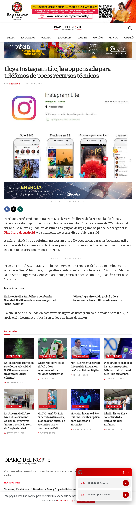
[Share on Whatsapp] (20, 209)
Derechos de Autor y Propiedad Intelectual (54, 489)
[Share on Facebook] (7, 209)
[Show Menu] (6, 28)
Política (46, 37)
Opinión (129, 37)
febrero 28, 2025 (47, 378)
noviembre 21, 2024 (15, 433)
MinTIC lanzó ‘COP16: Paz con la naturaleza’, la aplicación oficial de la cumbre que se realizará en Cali (51, 421)
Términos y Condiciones (16, 489)
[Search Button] (130, 28)
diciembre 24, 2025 (15, 382)
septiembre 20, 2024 (81, 429)
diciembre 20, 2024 (81, 375)
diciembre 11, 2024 (115, 378)
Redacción (14, 83)
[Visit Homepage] (68, 27)
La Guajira (28, 37)
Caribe (82, 37)
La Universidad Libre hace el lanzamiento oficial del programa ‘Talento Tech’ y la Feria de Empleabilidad (18, 421)
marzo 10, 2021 (34, 83)
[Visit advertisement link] (68, 11)
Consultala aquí (66, 500)
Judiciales (65, 37)
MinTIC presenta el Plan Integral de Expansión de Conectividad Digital (85, 366)
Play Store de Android (19, 232)
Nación (98, 37)
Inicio (11, 37)
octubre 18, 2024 (47, 433)
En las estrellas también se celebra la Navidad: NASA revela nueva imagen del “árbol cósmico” (30, 300)
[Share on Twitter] (13, 209)
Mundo (113, 37)
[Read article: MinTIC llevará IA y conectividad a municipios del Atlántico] (119, 399)
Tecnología (14, 356)
